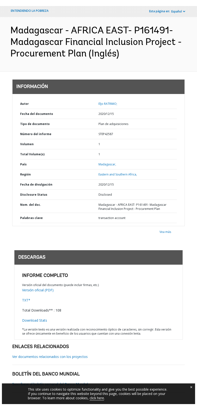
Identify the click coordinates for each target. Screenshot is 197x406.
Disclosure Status (33, 195)
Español (176, 11)
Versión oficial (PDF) (38, 290)
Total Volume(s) (32, 154)
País (23, 164)
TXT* (26, 300)
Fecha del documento (36, 114)
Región (25, 174)
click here (97, 398)
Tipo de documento (35, 124)
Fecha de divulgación (36, 184)
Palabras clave (31, 218)
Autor (24, 104)
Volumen (27, 144)
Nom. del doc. (30, 205)
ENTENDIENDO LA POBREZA (30, 11)
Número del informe (35, 134)
